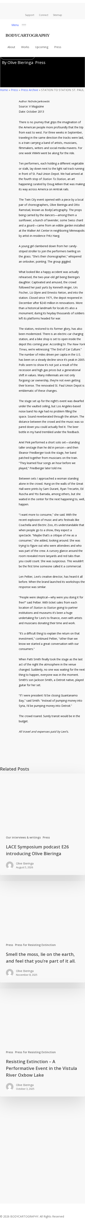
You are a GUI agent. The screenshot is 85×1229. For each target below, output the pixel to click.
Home (4, 90)
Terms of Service (41, 1180)
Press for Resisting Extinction (35, 945)
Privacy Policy (15, 1180)
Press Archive (29, 90)
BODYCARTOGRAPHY (28, 35)
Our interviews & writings (23, 837)
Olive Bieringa (20, 62)
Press (40, 62)
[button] (18, 24)
